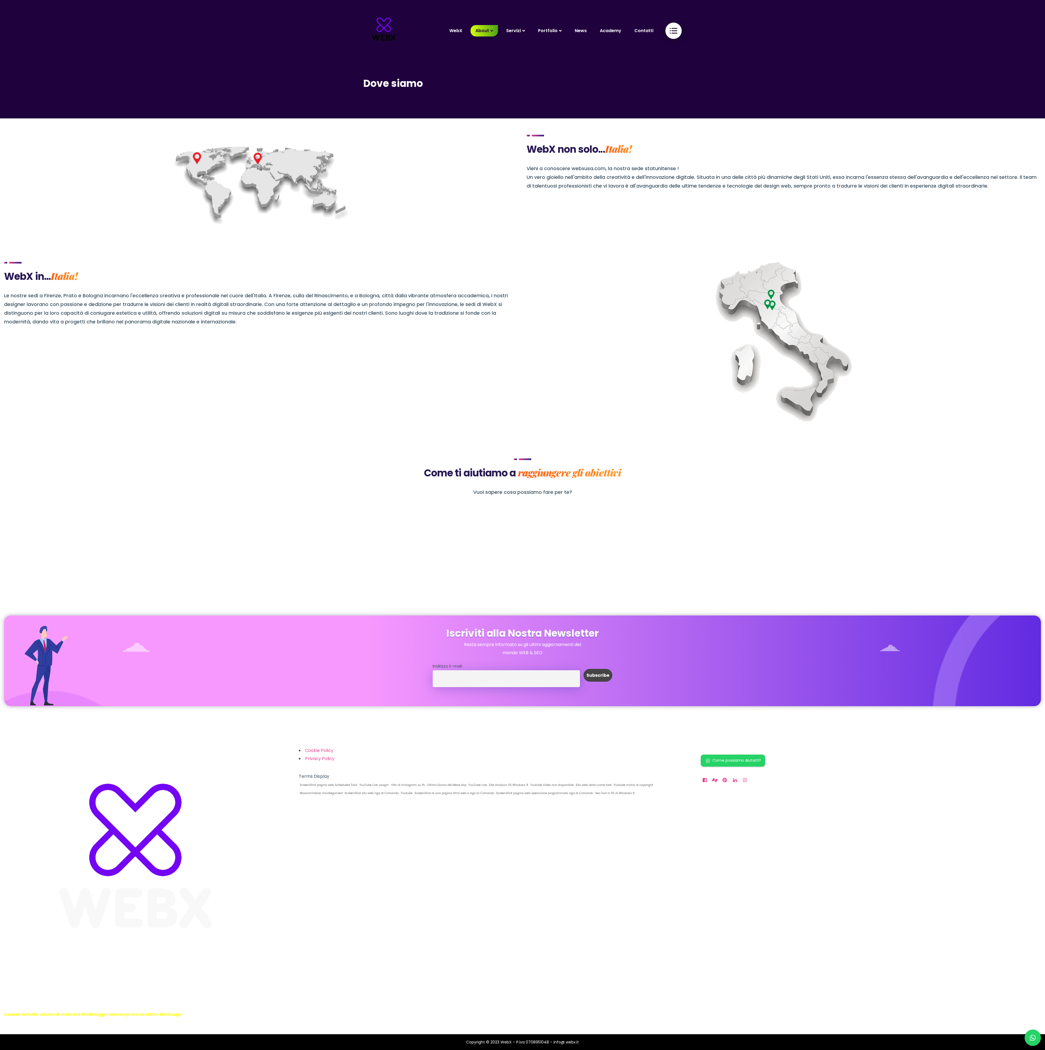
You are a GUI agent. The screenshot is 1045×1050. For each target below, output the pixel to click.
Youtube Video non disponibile (551, 785)
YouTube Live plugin (373, 785)
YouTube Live (477, 785)
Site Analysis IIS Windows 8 (508, 785)
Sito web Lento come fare (593, 785)
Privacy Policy (319, 758)
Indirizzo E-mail (447, 666)
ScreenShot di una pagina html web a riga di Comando (454, 793)
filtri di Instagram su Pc (407, 785)
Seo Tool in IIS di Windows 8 (614, 793)
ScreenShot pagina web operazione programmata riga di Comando (544, 793)
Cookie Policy (319, 750)
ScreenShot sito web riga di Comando (371, 793)
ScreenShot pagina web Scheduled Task (328, 785)
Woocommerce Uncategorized (321, 793)
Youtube (406, 793)
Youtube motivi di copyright (633, 785)
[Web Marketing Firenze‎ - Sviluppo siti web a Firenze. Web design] (383, 30)
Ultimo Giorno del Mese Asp (446, 785)
